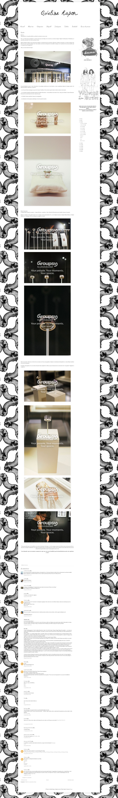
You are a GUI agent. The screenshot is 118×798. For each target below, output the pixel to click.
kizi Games (26, 708)
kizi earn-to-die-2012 (27, 741)
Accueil (22, 26)
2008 (80, 151)
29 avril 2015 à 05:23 (27, 745)
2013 (80, 143)
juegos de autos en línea (28, 734)
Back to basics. (82, 140)
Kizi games (25, 763)
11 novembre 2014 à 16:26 (28, 724)
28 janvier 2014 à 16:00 (27, 658)
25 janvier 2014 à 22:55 (27, 615)
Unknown (25, 600)
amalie (25, 578)
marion (25, 593)
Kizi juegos (53, 742)
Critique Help (33, 773)
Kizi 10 (61, 720)
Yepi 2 (58, 720)
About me (30, 26)
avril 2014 (82, 129)
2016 (80, 120)
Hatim (25, 661)
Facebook (74, 26)
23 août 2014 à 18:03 (27, 715)
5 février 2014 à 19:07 (27, 677)
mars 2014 (82, 131)
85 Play (28, 713)
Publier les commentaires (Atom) (30, 781)
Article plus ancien (71, 779)
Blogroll (49, 26)
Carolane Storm (26, 570)
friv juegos (26, 681)
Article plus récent (24, 779)
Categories (40, 26)
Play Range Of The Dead (28, 727)
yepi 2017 (25, 761)
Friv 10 (64, 720)
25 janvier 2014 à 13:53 (27, 581)
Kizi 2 (25, 683)
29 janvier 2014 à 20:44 (27, 666)
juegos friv (26, 691)
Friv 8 (25, 744)
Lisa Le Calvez (26, 585)
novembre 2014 (83, 123)
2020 (80, 118)
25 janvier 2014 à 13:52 (27, 575)
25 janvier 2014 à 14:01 (27, 589)
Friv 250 (25, 713)
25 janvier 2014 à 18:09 (27, 596)
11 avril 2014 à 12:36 (27, 687)
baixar (39, 736)
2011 (80, 146)
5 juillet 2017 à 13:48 (27, 775)
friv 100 (25, 718)
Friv (24, 762)
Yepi (24, 685)
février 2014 (82, 132)
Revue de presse (85, 26)
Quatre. (81, 137)
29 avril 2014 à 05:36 (27, 694)
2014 (80, 121)
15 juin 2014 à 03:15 (27, 704)
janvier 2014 (82, 134)
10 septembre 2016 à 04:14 (28, 753)
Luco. (81, 139)
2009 (80, 149)
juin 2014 (82, 126)
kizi (24, 703)
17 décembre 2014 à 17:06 (28, 730)
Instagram (58, 26)
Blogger (71, 789)
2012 (80, 144)
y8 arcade (25, 759)
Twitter (66, 26)
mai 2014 (82, 128)
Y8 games (25, 764)
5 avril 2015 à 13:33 (27, 737)
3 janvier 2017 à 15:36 (27, 766)
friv (24, 698)
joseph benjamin (27, 669)
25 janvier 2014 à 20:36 (27, 606)
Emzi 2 (25, 686)
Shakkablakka (26, 610)
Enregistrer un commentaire (26, 777)
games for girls (34, 736)
